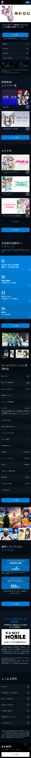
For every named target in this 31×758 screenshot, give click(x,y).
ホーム (3, 749)
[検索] (23, 2)
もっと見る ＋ (15, 221)
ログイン (27, 2)
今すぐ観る (15, 35)
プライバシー (12, 749)
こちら (26, 38)
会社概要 (6, 749)
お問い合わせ (18, 749)
